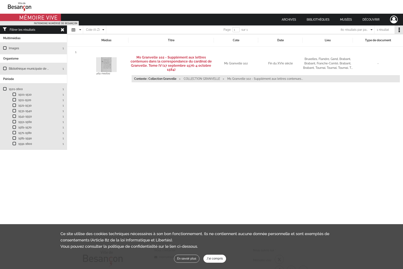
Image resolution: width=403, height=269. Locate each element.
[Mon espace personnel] (394, 19)
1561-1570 (25, 127)
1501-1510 (25, 94)
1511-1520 (24, 100)
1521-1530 (25, 105)
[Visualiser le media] (106, 64)
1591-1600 (25, 143)
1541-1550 (25, 116)
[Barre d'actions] (399, 29)
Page (227, 29)
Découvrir (370, 19)
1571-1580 (25, 132)
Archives (289, 19)
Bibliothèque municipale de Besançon (35, 68)
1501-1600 (16, 89)
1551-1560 (25, 122)
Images (14, 48)
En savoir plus (186, 258)
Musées (346, 19)
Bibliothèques (318, 19)
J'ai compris (215, 258)
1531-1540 (25, 111)
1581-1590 (25, 138)
